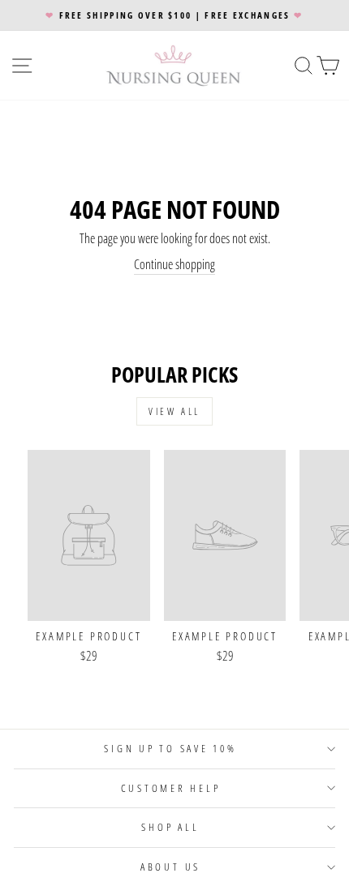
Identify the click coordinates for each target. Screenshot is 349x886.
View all (174, 411)
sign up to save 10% (170, 748)
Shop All (170, 827)
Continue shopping (174, 264)
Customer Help (171, 788)
